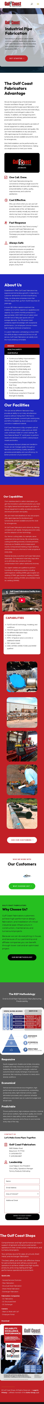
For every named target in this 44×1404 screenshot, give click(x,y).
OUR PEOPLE (12, 353)
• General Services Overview (11, 1280)
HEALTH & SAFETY (14, 349)
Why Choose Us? (21, 886)
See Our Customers (21, 840)
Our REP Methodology (22, 957)
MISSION (10, 346)
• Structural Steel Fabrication (12, 1286)
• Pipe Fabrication (8, 1283)
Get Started (16, 58)
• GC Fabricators (7, 1299)
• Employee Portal (8, 1314)
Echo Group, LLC (32, 1392)
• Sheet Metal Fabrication (10, 1289)
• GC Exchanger (7, 1304)
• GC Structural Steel (9, 1302)
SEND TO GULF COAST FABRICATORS (22, 1217)
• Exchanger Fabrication (10, 1292)
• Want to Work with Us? (10, 1312)
